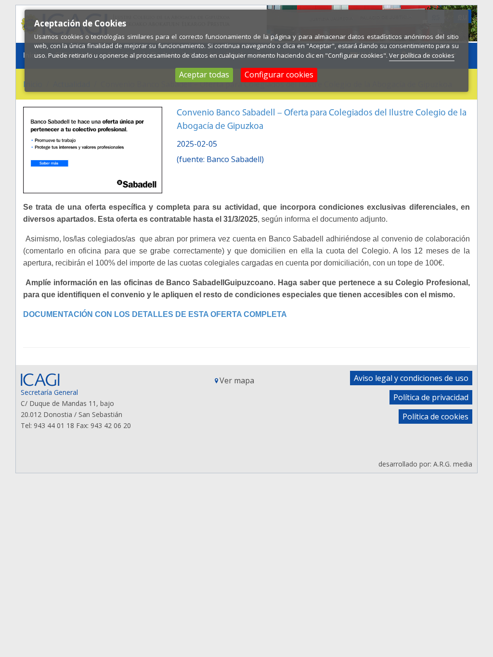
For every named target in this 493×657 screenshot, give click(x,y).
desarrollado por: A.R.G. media (425, 463)
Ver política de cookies (421, 55)
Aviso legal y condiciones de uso (411, 378)
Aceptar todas (204, 74)
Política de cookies (435, 416)
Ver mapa (237, 380)
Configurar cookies (279, 74)
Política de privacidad (430, 397)
